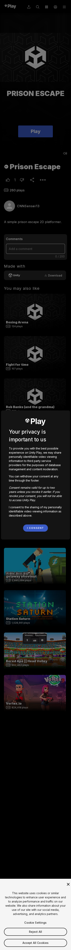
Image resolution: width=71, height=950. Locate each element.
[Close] (68, 884)
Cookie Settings (35, 922)
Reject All (35, 931)
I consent (35, 527)
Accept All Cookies (35, 942)
